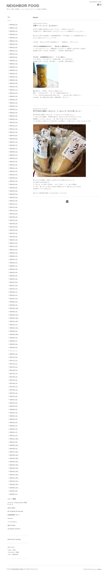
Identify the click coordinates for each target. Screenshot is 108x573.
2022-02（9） (14, 197)
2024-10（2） (14, 93)
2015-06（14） (14, 455)
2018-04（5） (14, 347)
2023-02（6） (14, 158)
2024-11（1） (14, 89)
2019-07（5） (14, 298)
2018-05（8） (14, 344)
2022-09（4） (14, 174)
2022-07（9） (14, 181)
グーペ (94, 569)
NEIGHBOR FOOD (23, 6)
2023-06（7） (14, 145)
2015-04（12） (14, 461)
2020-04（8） (14, 269)
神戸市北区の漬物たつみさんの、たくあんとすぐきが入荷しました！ (57, 111)
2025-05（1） (14, 70)
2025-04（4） (14, 73)
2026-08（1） (14, 24)
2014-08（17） (14, 487)
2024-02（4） (14, 119)
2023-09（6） (14, 135)
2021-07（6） (14, 220)
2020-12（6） (14, 243)
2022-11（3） (14, 168)
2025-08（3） (14, 60)
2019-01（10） (14, 318)
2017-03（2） (14, 386)
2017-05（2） (14, 380)
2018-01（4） (14, 354)
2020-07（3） (14, 259)
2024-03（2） (14, 115)
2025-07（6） (14, 63)
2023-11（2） (14, 128)
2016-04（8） (14, 422)
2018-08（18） (14, 334)
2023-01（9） (14, 161)
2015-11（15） (14, 438)
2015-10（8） (14, 442)
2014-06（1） (14, 494)
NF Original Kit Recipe (15, 511)
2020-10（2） (14, 249)
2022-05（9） (14, 187)
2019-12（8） (14, 282)
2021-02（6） (14, 236)
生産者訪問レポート (14, 515)
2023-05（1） (14, 148)
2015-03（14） (14, 464)
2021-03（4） (14, 233)
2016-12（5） (14, 396)
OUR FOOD (11, 508)
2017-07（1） (14, 373)
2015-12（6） (14, 435)
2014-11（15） (14, 477)
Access (10, 518)
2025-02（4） (14, 80)
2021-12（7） (14, 204)
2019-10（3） (14, 288)
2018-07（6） (14, 337)
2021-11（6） (14, 207)
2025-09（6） (14, 57)
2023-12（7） (14, 125)
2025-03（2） (14, 76)
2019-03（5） (14, 311)
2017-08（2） (14, 370)
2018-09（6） (14, 331)
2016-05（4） (14, 419)
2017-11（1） (14, 360)
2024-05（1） (14, 109)
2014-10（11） (14, 481)
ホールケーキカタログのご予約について (17, 503)
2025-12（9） (14, 47)
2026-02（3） (14, 40)
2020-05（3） (14, 265)
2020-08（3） (14, 256)
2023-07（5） (14, 142)
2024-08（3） (14, 99)
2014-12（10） (14, 474)
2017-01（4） (14, 393)
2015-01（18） (14, 471)
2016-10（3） (14, 402)
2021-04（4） (14, 230)
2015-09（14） (14, 445)
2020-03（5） (14, 272)
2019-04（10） (14, 308)
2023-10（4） (14, 132)
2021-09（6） (14, 213)
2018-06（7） (14, 340)
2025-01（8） (14, 83)
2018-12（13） (14, 321)
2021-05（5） (14, 226)
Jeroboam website (14, 529)
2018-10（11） (14, 327)
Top (9, 17)
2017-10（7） (14, 363)
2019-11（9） (14, 285)
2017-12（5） (14, 357)
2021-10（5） (14, 210)
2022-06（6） (14, 184)
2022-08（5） (14, 177)
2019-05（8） (14, 305)
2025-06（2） (14, 67)
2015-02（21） (14, 468)
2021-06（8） (14, 223)
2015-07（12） (14, 451)
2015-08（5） (14, 448)
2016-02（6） (14, 429)
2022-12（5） (14, 164)
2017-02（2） (14, 389)
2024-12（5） (14, 86)
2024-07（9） (14, 102)
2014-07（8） (14, 490)
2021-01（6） (14, 239)
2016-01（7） (14, 432)
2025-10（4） (14, 53)
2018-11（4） (14, 324)
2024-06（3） (14, 106)
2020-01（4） (14, 279)
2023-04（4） (14, 151)
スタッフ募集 (12, 499)
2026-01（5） (14, 44)
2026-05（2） (14, 34)
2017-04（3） (14, 383)
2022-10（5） (14, 171)
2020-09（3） (14, 252)
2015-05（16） (14, 458)
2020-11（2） (14, 246)
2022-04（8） (14, 190)
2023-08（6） (14, 138)
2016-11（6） (14, 399)
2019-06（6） (14, 301)
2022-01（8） (14, 200)
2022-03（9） (14, 194)
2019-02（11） (14, 314)
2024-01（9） (14, 122)
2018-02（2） (14, 350)
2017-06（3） (14, 376)
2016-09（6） (14, 406)
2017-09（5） (14, 367)
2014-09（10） (14, 484)
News (9, 20)
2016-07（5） (14, 412)
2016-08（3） (14, 409)
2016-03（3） (14, 425)
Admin (99, 569)
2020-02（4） (14, 275)
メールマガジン (12, 522)
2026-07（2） (14, 27)
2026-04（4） (14, 37)
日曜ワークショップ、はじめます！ (45, 25)
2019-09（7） (14, 292)
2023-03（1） (14, 155)
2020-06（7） (14, 262)
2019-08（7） (14, 295)
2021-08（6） (14, 217)
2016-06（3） (14, 415)
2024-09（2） (14, 96)
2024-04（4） (14, 112)
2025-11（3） (14, 50)
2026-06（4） (14, 31)
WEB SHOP (11, 525)
